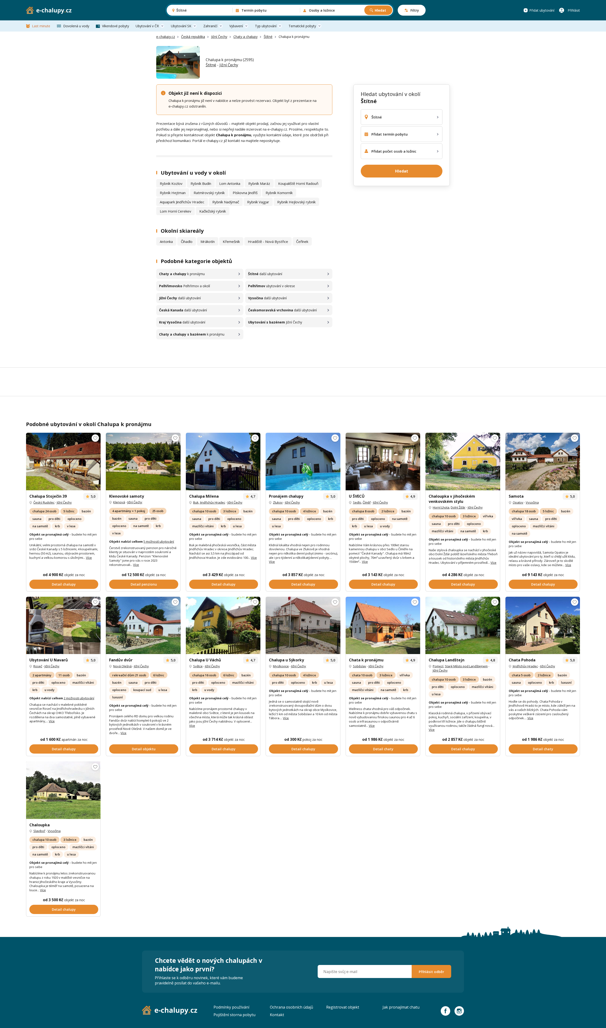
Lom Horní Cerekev (175, 211)
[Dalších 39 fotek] (223, 625)
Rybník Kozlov (171, 183)
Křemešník (231, 241)
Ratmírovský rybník (209, 192)
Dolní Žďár (458, 507)
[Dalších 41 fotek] (63, 625)
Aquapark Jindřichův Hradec (182, 202)
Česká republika (193, 36)
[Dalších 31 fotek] (223, 461)
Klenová (119, 502)
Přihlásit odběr (431, 971)
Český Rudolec (43, 502)
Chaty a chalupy (245, 36)
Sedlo (357, 502)
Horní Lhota (441, 507)
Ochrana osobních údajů (291, 1007)
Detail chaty (383, 749)
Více (89, 557)
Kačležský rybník (212, 211)
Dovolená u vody (76, 26)
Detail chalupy (64, 584)
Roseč (37, 666)
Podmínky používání (231, 1007)
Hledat (380, 10)
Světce (198, 666)
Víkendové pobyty (115, 26)
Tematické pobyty (302, 26)
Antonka (166, 241)
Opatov (518, 502)
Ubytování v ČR (147, 26)
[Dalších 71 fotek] (143, 461)
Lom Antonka (229, 183)
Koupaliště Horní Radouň (298, 183)
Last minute (41, 26)
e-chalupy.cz (165, 36)
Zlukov (278, 502)
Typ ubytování (265, 26)
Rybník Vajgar (258, 202)
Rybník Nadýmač (225, 202)
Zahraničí (210, 26)
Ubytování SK (181, 26)
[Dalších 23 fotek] (303, 461)
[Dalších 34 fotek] (63, 461)
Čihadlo (186, 241)
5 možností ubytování (158, 541)
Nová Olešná (122, 666)
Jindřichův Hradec (212, 502)
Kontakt (277, 1014)
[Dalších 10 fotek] (542, 625)
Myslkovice (281, 666)
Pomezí (438, 666)
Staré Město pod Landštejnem (466, 666)
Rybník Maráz (259, 183)
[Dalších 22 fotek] (383, 625)
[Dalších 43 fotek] (303, 625)
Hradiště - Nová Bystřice (268, 241)
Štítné (268, 36)
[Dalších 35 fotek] (143, 625)
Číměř (367, 502)
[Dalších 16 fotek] (462, 461)
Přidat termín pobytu (389, 134)
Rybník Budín (201, 183)
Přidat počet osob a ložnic (393, 151)
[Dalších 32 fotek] (383, 461)
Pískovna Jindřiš (245, 192)
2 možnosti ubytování (79, 698)
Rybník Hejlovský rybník (296, 202)
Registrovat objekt (342, 1007)
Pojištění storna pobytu (234, 1014)
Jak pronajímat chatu (401, 1007)
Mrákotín (208, 241)
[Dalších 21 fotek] (462, 625)
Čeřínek (302, 241)
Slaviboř (39, 831)
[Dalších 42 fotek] (542, 461)
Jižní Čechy (219, 36)
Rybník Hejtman (173, 192)
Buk (196, 502)
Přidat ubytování (541, 10)
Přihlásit (574, 10)
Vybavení (236, 26)
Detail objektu (144, 749)
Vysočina (532, 502)
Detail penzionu (144, 584)
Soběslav (359, 666)
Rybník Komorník (279, 192)
